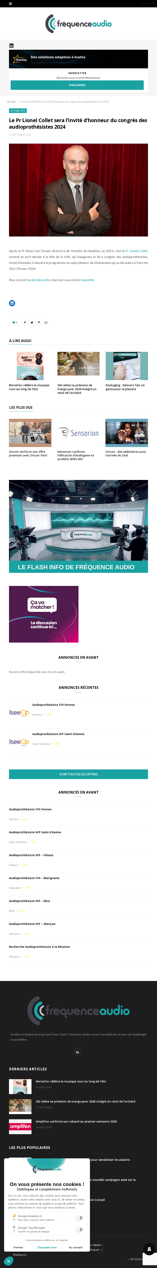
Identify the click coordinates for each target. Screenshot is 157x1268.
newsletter (87, 280)
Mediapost (19, 1254)
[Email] (46, 322)
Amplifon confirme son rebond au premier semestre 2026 (76, 1121)
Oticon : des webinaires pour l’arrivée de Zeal (125, 453)
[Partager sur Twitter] (32, 322)
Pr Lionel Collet (136, 251)
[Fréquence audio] (78, 23)
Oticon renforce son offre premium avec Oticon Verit (28, 453)
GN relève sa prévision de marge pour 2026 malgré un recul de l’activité (77, 389)
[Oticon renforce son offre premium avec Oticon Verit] (30, 444)
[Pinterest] (39, 322)
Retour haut (139, 1259)
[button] (12, 303)
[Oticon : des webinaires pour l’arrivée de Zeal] (126, 444)
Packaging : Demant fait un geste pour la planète (125, 387)
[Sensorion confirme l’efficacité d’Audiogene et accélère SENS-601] (78, 444)
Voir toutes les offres (78, 774)
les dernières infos (38, 280)
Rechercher (148, 3)
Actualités (17, 110)
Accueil (11, 101)
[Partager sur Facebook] (25, 322)
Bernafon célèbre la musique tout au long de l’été (29, 387)
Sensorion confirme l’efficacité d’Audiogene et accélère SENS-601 (75, 455)
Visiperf (94, 1249)
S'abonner (77, 85)
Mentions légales (91, 1245)
